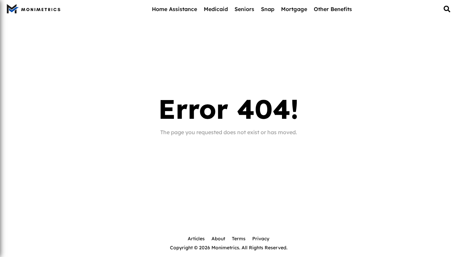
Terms (239, 238)
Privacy (260, 238)
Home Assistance (174, 8)
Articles (196, 238)
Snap (267, 8)
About (218, 238)
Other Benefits (333, 8)
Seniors (244, 8)
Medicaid (216, 8)
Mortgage (294, 8)
